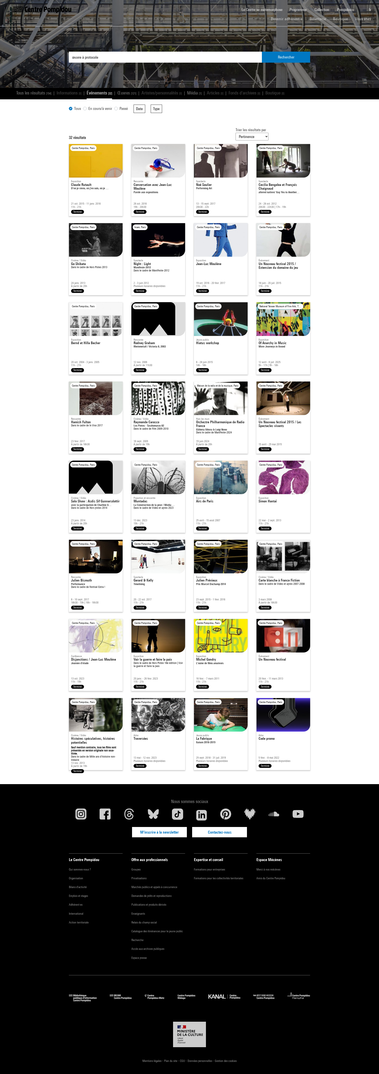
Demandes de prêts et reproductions (151, 896)
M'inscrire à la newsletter (159, 832)
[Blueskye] (153, 815)
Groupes (136, 869)
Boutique (342, 18)
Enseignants (138, 913)
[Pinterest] (226, 815)
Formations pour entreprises (209, 869)
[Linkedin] (202, 815)
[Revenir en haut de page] (369, 1064)
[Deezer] (250, 815)
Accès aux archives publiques (147, 948)
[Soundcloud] (274, 815)
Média (194, 93)
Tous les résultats (33, 93)
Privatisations (139, 878)
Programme (298, 9)
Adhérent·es (75, 904)
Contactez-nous (219, 832)
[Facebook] (105, 815)
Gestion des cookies (226, 1061)
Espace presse (139, 958)
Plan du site (171, 1061)
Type (156, 108)
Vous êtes (363, 18)
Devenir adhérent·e (288, 18)
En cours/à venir (100, 108)
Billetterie (318, 18)
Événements (99, 93)
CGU (183, 1061)
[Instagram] (81, 815)
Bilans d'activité (78, 887)
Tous (77, 108)
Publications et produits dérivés (148, 904)
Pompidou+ (346, 9)
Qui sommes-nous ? (80, 869)
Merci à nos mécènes (268, 869)
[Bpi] (86, 1000)
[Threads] (129, 815)
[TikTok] (177, 815)
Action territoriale (79, 922)
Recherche (137, 940)
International (76, 913)
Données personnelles (200, 1061)
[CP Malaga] (190, 1000)
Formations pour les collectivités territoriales (218, 878)
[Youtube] (298, 815)
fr (370, 9)
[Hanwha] (299, 1000)
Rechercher (286, 57)
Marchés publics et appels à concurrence (154, 887)
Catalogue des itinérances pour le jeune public (157, 931)
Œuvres (126, 93)
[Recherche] (361, 7)
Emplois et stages (78, 896)
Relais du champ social (144, 922)
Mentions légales (152, 1061)
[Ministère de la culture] (189, 1034)
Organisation (76, 878)
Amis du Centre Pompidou (270, 878)
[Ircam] (124, 1000)
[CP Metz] (158, 1000)
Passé (124, 108)
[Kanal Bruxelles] (227, 1000)
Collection (322, 9)
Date (139, 108)
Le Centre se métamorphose (263, 9)
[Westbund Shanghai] (267, 1000)
